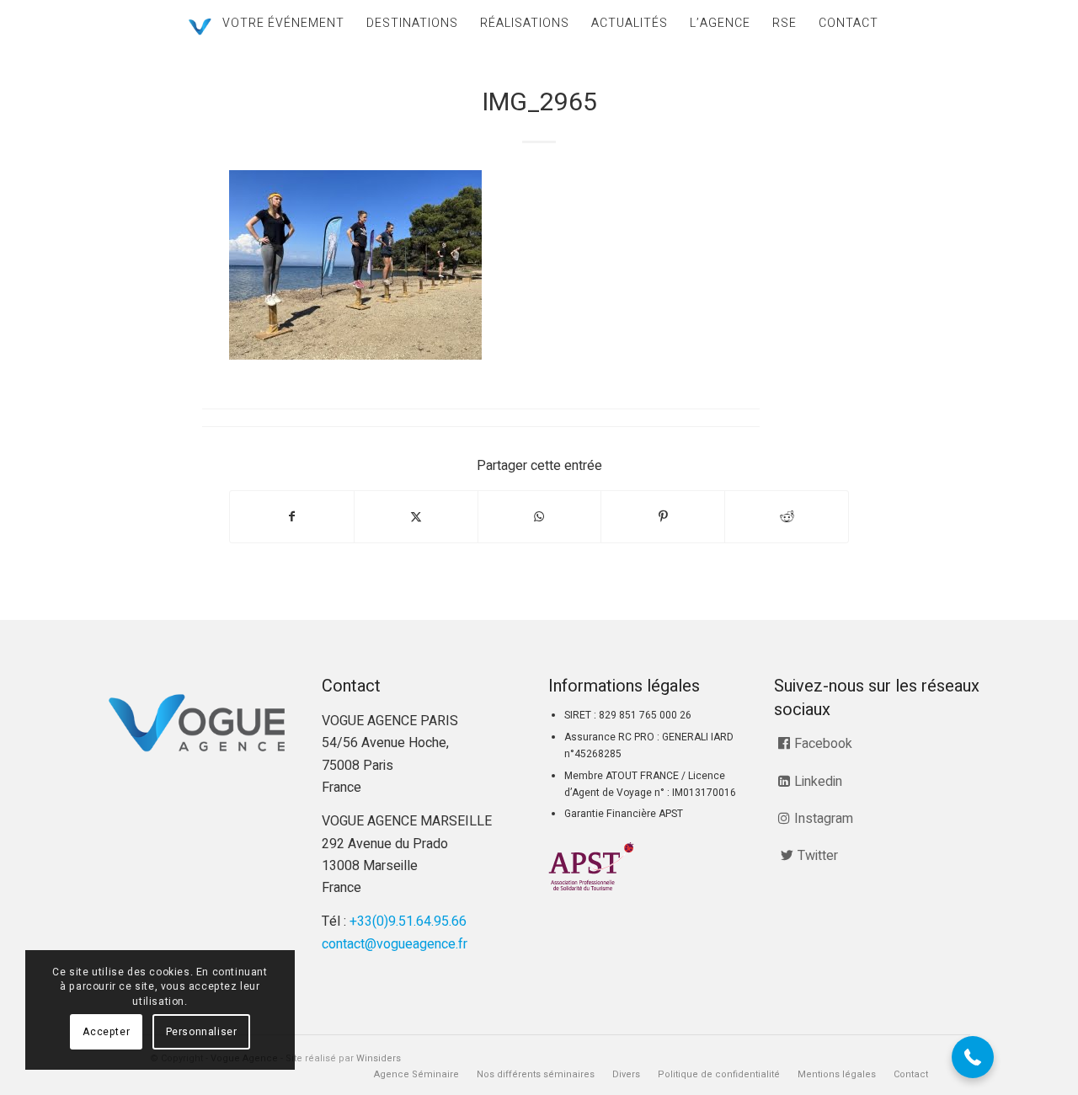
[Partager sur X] (416, 516)
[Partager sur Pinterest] (662, 516)
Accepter (106, 1031)
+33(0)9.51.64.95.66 (408, 921)
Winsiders (378, 1058)
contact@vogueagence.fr (394, 944)
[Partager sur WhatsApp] (539, 516)
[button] (973, 1057)
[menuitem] (283, 23)
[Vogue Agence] (200, 27)
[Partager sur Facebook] (292, 516)
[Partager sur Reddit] (786, 516)
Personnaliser (201, 1031)
